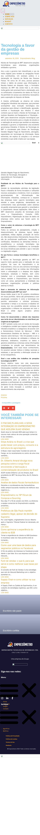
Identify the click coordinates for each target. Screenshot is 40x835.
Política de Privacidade (12, 736)
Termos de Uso (10, 742)
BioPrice (5, 731)
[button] (4, 408)
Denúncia (8, 745)
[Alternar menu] (3, 11)
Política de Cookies (11, 739)
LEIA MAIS (5, 439)
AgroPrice (6, 729)
